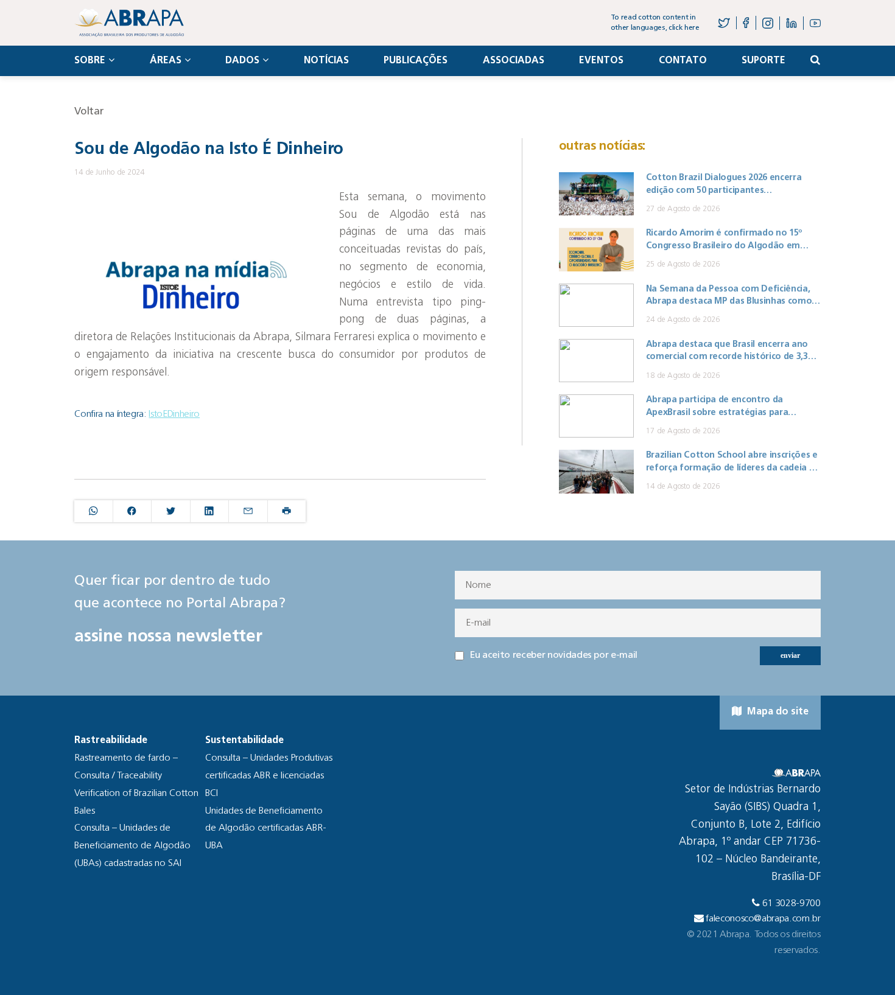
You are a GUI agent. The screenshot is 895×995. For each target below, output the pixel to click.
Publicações (416, 61)
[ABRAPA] (129, 23)
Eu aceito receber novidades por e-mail (553, 655)
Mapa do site (777, 712)
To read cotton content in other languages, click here (655, 23)
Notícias (326, 61)
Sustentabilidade (244, 740)
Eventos (601, 61)
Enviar (790, 655)
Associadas (513, 61)
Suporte (763, 61)
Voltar (89, 111)
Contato (683, 61)
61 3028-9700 (791, 904)
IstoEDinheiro (174, 414)
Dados (242, 61)
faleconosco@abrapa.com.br (763, 919)
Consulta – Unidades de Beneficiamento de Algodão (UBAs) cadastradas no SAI (132, 845)
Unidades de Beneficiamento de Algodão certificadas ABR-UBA (265, 828)
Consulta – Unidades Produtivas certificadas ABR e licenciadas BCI (268, 775)
